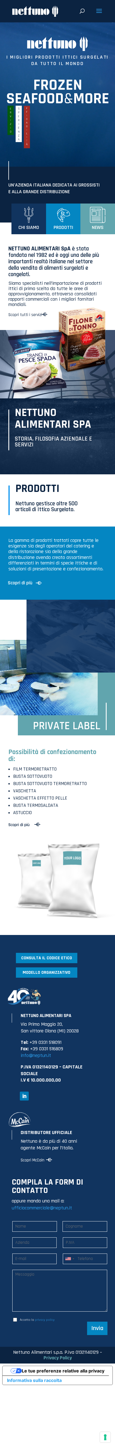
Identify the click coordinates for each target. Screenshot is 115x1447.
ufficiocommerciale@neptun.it (42, 1208)
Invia (97, 1328)
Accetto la (37, 1320)
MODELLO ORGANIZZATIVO (46, 972)
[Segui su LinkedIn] (24, 1096)
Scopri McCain (32, 1160)
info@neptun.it (36, 1055)
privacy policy (45, 1320)
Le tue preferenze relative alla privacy (63, 1371)
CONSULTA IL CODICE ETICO (46, 958)
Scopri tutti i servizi (25, 314)
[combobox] (69, 1259)
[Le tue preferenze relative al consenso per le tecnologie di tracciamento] (105, 1437)
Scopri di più (20, 583)
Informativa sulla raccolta (34, 1380)
